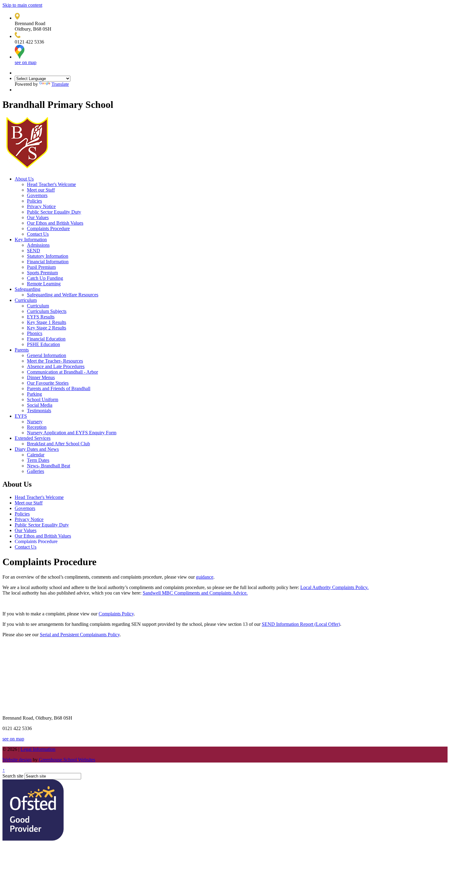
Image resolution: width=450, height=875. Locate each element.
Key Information (31, 239)
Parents (22, 349)
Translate (60, 84)
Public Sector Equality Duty (54, 212)
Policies (34, 201)
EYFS (21, 416)
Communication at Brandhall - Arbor (62, 372)
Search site (12, 775)
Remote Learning (44, 283)
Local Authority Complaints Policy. (334, 587)
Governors (37, 195)
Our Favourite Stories (48, 383)
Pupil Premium (41, 267)
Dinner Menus (41, 377)
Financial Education (46, 338)
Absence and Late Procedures (55, 366)
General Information (46, 355)
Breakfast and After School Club (58, 443)
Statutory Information (47, 256)
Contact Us (38, 234)
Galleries (35, 471)
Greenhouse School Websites (67, 759)
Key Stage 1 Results (46, 322)
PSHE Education (43, 344)
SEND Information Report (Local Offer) (301, 624)
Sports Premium (42, 272)
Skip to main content (22, 5)
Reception (37, 427)
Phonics (34, 333)
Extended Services (33, 438)
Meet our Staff (41, 189)
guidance (204, 577)
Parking (34, 394)
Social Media (39, 405)
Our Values (38, 217)
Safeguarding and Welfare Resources (62, 294)
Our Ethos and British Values (55, 223)
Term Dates (38, 460)
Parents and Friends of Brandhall (58, 388)
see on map (25, 62)
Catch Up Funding (45, 278)
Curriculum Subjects (46, 311)
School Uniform (42, 399)
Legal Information (38, 749)
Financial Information (48, 261)
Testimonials (39, 410)
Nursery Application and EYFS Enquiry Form (71, 432)
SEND (33, 250)
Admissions (38, 245)
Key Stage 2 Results (46, 327)
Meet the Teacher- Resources (55, 360)
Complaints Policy (116, 613)
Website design (17, 759)
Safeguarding (27, 289)
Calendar (35, 454)
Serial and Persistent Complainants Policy (80, 634)
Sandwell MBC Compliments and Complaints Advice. (195, 592)
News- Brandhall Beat (48, 465)
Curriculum (26, 300)
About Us (24, 178)
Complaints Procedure (48, 228)
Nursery (35, 421)
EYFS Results (40, 316)
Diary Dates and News (37, 449)
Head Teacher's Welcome (51, 184)
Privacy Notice (41, 206)
